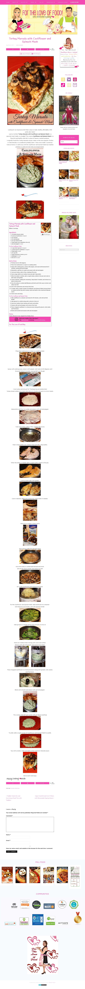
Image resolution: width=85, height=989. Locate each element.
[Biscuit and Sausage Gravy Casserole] (74, 178)
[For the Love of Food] (42, 34)
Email (8, 840)
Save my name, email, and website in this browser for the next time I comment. (29, 848)
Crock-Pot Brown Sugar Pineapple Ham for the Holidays (63, 162)
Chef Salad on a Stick (73, 161)
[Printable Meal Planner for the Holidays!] (75, 887)
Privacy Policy (52, 982)
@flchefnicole (24, 320)
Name (8, 834)
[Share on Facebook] (13, 49)
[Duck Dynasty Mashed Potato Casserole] (74, 196)
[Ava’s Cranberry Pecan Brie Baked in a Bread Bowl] (62, 884)
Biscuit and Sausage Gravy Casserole (73, 181)
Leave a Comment (19, 45)
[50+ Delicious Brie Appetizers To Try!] (49, 884)
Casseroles (13, 788)
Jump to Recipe (26, 53)
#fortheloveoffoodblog (39, 320)
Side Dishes (17, 788)
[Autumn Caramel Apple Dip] (35, 884)
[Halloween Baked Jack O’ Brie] (21, 884)
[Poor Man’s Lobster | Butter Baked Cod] (64, 196)
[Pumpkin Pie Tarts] (7, 884)
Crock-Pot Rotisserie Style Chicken (63, 181)
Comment (9, 816)
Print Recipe (36, 53)
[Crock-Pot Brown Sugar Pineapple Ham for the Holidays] (64, 160)
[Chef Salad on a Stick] (74, 160)
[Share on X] (28, 49)
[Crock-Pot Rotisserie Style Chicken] (64, 178)
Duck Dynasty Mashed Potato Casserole (73, 198)
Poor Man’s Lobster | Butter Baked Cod (63, 198)
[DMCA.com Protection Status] (43, 986)
